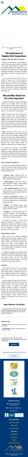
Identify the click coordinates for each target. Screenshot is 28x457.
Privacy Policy (14, 434)
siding (12, 311)
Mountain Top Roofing (11, 147)
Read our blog (14, 425)
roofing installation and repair (16, 310)
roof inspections (17, 73)
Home (3, 47)
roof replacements (10, 111)
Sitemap (14, 440)
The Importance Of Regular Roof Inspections (15, 48)
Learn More (14, 356)
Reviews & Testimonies (14, 443)
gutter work (19, 311)
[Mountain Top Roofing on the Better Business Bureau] (14, 416)
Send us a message (14, 422)
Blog (7, 47)
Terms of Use (14, 437)
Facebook (16, 428)
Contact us (14, 344)
